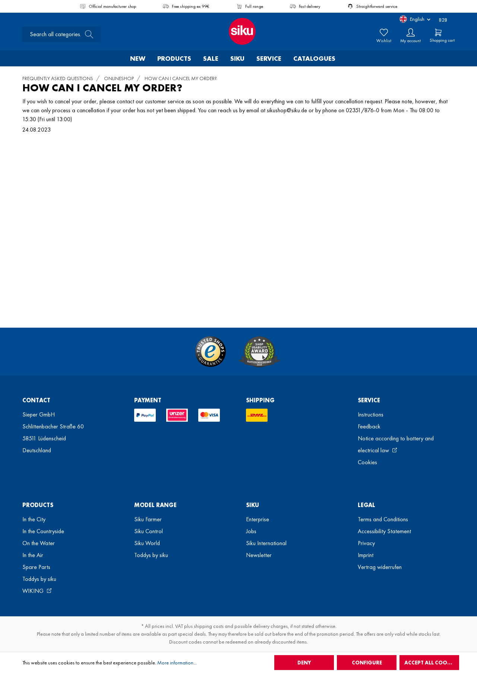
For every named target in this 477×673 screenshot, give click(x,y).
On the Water (38, 543)
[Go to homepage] (238, 31)
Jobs (251, 531)
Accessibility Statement (384, 531)
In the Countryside (43, 531)
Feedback (369, 426)
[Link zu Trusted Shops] (210, 351)
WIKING (33, 591)
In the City (33, 519)
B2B (443, 19)
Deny (304, 662)
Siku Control (148, 531)
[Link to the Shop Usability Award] (259, 351)
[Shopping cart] (438, 32)
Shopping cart (442, 40)
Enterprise (257, 519)
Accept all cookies (431, 662)
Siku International (266, 543)
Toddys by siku (39, 579)
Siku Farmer (148, 519)
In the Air (32, 555)
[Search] (86, 34)
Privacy (366, 543)
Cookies (367, 462)
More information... (177, 662)
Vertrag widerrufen (380, 567)
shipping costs (209, 626)
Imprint (365, 555)
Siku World (147, 543)
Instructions (370, 414)
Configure (367, 662)
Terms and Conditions (383, 519)
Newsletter (259, 555)
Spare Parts (36, 567)
